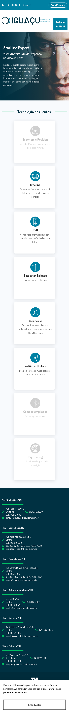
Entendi (34, 704)
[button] (58, 5)
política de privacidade (14, 692)
